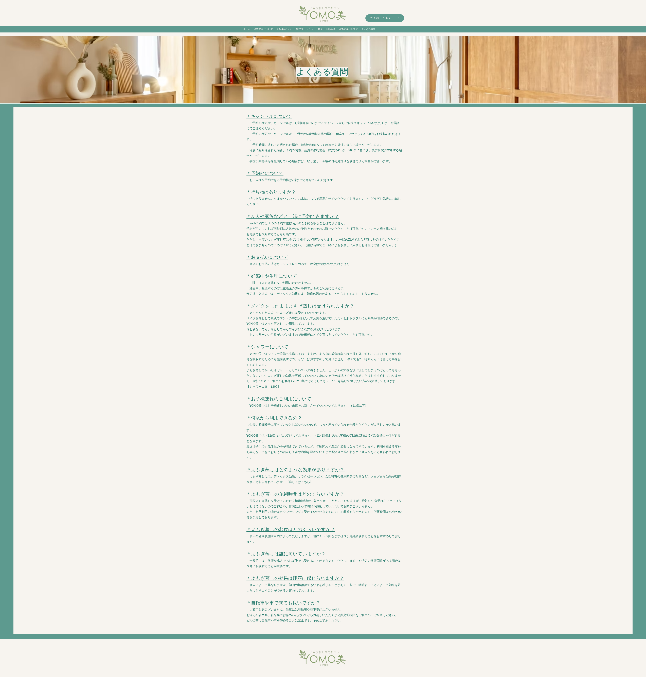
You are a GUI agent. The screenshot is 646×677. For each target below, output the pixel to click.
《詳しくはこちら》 (299, 482)
